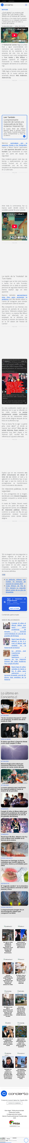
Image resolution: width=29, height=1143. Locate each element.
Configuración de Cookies (14, 1114)
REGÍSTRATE (11, 1)
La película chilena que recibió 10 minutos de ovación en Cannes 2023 (16, 581)
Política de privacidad (18, 1110)
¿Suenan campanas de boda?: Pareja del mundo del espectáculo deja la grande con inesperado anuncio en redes (8, 980)
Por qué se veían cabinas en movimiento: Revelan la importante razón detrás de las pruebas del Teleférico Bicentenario (8, 947)
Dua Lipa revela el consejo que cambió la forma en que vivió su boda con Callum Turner (8, 1042)
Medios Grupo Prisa (14, 1126)
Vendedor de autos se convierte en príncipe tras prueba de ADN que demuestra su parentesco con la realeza (8, 1074)
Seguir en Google (14, 608)
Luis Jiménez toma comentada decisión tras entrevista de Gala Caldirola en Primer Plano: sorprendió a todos (21, 1074)
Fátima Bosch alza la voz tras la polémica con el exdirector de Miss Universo (21, 945)
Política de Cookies (14, 1112)
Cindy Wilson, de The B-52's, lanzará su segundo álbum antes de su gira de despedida (16, 589)
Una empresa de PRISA (14, 1122)
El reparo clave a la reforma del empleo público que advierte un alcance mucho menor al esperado (21, 979)
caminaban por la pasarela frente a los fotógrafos (14, 144)
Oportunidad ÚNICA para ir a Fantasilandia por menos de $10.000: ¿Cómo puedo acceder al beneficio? (21, 1043)
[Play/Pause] (26, 1140)
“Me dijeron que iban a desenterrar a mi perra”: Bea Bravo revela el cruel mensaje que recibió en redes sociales (8, 1011)
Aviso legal (8, 1110)
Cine (4, 574)
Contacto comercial (14, 1103)
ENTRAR (4, 1)
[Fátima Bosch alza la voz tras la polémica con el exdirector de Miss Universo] (21, 935)
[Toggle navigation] (26, 5)
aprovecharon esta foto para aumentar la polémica (14, 297)
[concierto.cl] (7, 5)
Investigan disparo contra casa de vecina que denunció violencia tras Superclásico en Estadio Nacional (21, 1011)
